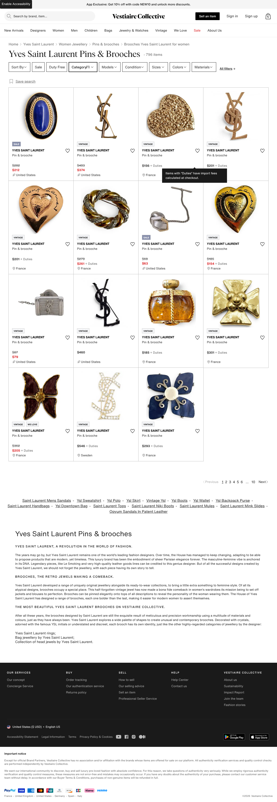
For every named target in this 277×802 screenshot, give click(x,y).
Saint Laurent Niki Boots (153, 506)
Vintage (161, 30)
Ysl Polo (114, 500)
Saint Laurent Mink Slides (242, 506)
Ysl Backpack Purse (233, 500)
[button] (268, 16)
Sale (197, 30)
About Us (215, 30)
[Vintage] (170, 30)
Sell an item (207, 16)
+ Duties (156, 165)
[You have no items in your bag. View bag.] (268, 16)
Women (58, 30)
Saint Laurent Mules (197, 506)
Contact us (179, 686)
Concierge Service (20, 686)
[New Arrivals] (27, 30)
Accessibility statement (22, 737)
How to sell (126, 680)
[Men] (81, 30)
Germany (60, 796)
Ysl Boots (179, 500)
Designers (38, 30)
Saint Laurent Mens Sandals (46, 500)
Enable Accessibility (16, 4)
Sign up (251, 16)
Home (13, 44)
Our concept (16, 680)
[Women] (67, 30)
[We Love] (190, 30)
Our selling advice (131, 686)
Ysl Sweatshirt (89, 500)
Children (91, 30)
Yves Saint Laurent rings (35, 633)
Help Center (179, 680)
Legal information (53, 737)
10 (253, 481)
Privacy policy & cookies (96, 737)
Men (74, 30)
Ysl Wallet (201, 500)
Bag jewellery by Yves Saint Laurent (44, 637)
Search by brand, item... (30, 16)
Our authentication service (85, 686)
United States (44, 796)
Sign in (232, 16)
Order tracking (76, 680)
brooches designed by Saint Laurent (76, 615)
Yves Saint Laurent (38, 44)
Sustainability (233, 686)
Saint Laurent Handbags (29, 506)
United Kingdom (24, 796)
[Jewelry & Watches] (151, 30)
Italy (79, 796)
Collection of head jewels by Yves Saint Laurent (53, 641)
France (8, 796)
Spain (71, 796)
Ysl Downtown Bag (71, 506)
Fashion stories (234, 705)
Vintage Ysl (156, 500)
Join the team (233, 698)
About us (230, 680)
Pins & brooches (105, 44)
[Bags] (115, 30)
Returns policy (76, 692)
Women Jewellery (73, 44)
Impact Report (234, 692)
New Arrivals (13, 30)
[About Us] (225, 30)
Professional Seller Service (138, 698)
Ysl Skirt (133, 500)
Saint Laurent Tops (109, 506)
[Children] (101, 30)
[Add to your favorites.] (67, 150)
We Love (180, 30)
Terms (72, 737)
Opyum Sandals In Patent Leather (138, 511)
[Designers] (49, 30)
